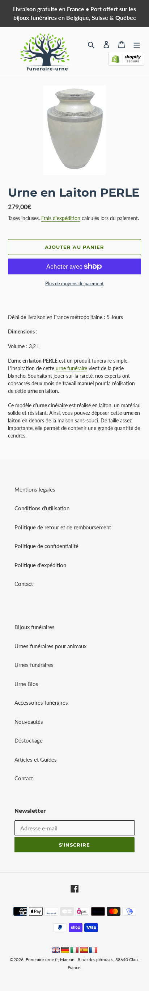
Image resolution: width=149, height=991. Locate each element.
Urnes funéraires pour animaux (50, 646)
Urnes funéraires (34, 665)
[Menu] (136, 44)
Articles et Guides (35, 759)
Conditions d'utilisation (41, 508)
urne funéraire (71, 368)
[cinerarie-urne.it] (74, 950)
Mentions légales (34, 489)
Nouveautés (28, 721)
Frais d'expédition (60, 218)
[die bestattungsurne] (65, 950)
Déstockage (28, 740)
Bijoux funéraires (34, 627)
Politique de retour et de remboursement (62, 527)
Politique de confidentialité (46, 546)
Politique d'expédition (40, 565)
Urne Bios (26, 684)
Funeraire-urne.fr (42, 959)
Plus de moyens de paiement (74, 283)
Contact (23, 583)
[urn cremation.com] (56, 950)
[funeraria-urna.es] (84, 950)
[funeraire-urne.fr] (93, 950)
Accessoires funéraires (41, 702)
